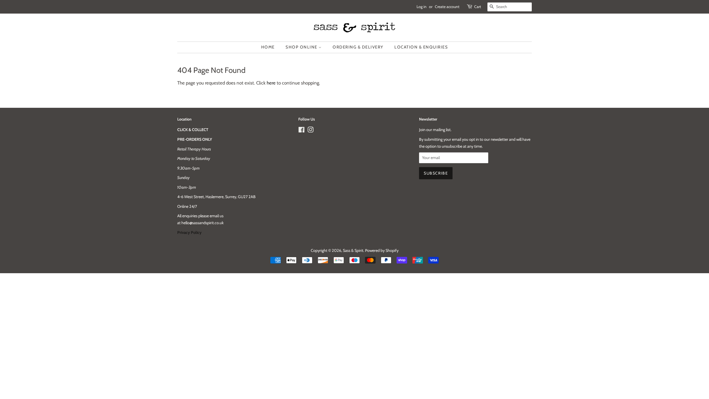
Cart (477, 6)
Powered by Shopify (382, 250)
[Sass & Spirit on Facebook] (301, 130)
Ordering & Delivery (358, 47)
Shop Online (302, 47)
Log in (422, 6)
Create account (447, 6)
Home (268, 47)
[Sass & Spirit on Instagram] (310, 130)
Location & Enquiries (421, 47)
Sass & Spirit (353, 250)
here (271, 83)
